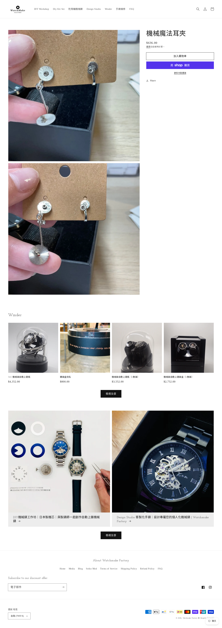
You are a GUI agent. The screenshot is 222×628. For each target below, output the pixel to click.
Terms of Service (109, 568)
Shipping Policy (129, 568)
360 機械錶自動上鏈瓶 (19, 377)
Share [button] (153, 80)
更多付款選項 (180, 73)
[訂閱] (63, 587)
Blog (80, 568)
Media (72, 568)
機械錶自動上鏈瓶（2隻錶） (126, 377)
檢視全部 (111, 535)
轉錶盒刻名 (65, 377)
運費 (148, 47)
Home (62, 568)
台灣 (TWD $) (17, 616)
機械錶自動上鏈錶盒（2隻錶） (179, 377)
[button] (198, 9)
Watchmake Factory (190, 618)
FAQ (160, 568)
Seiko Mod (91, 568)
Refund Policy (147, 568)
